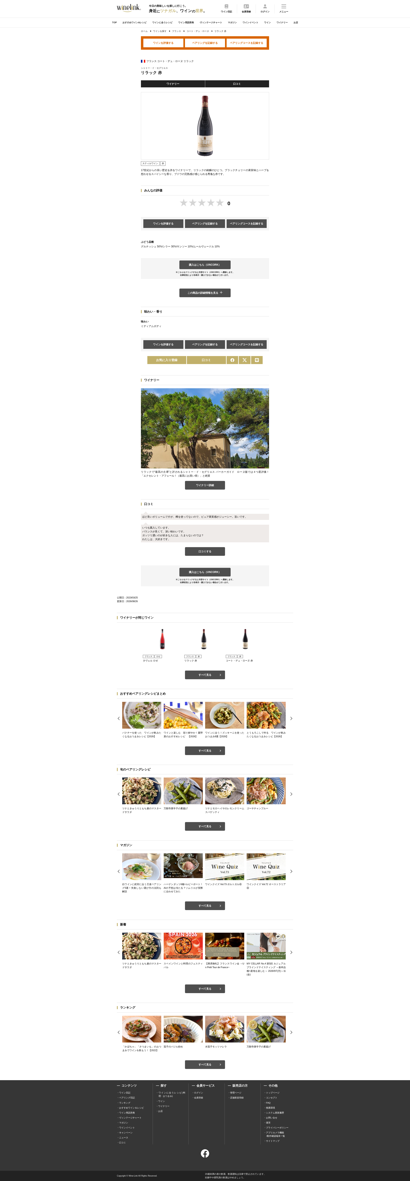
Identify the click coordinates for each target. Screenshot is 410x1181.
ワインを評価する (163, 43)
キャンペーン (126, 1132)
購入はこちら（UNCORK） (205, 264)
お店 (296, 22)
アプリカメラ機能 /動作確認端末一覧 (275, 1134)
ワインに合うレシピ (162, 22)
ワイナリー (282, 22)
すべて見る (205, 674)
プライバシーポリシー (277, 1127)
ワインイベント (250, 22)
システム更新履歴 (275, 1112)
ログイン (198, 1092)
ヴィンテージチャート (211, 22)
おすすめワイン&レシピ (135, 22)
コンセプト (271, 1097)
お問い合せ (271, 1117)
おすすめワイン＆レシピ (131, 1107)
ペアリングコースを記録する (246, 43)
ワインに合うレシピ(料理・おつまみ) (172, 1094)
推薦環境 (270, 1107)
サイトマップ (272, 1141)
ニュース (123, 1137)
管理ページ (235, 1092)
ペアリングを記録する (205, 43)
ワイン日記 (124, 1092)
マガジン (232, 22)
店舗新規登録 (237, 1097)
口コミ (237, 83)
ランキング (124, 1102)
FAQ (268, 1102)
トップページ (272, 1092)
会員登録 (198, 1097)
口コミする (205, 551)
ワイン (267, 22)
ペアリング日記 (127, 1097)
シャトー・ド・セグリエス (154, 68)
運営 (268, 1122)
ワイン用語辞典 (186, 22)
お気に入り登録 (166, 360)
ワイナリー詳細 (205, 485)
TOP (114, 22)
